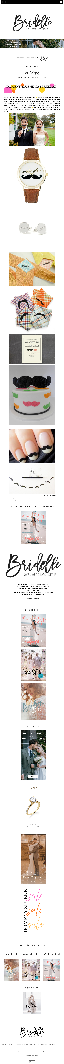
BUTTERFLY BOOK (32, 66)
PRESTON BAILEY (32, 1050)
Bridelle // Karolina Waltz (26, 77)
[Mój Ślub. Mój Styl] (51, 970)
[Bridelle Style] (11, 970)
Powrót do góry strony (32, 1055)
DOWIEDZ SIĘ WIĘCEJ (33, 598)
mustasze (8, 498)
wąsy (11, 498)
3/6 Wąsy (32, 72)
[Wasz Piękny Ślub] (31, 970)
